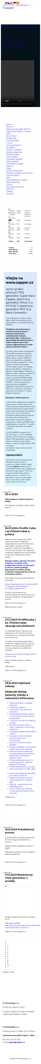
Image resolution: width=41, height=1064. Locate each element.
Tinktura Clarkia (12, 175)
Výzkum (9, 166)
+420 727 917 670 (8, 5)
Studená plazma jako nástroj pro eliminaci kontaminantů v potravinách (22, 716)
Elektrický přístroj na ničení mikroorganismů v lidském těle (21, 780)
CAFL (8, 177)
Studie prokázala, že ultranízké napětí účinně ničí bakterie (23, 748)
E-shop (9, 184)
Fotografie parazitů (14, 159)
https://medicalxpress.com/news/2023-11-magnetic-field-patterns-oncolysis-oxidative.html (21, 586)
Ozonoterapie (12, 157)
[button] (33, 147)
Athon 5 (9, 127)
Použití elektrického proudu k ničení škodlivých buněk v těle (22, 768)
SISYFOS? (10, 189)
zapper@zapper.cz (23, 5)
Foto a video (31, 27)
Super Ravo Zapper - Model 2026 (18, 132)
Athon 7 (9, 124)
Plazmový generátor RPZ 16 (18, 129)
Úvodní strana (8, 27)
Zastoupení (7, 45)
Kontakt (19, 45)
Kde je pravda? (12, 161)
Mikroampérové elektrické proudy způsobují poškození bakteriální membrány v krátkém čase (22, 754)
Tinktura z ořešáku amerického (19, 173)
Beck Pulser (11, 136)
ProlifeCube (11, 138)
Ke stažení (10, 147)
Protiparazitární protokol (16, 180)
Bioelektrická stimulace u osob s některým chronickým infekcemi (22, 727)
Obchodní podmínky (15, 187)
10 (8, 965)
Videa (8, 168)
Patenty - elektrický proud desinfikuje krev (21, 785)
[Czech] (9, 3)
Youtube (10, 194)
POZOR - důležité (13, 150)
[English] (6, 3)
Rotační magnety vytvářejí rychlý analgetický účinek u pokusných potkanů (20, 564)
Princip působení (13, 145)
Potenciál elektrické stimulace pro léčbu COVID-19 (23, 774)
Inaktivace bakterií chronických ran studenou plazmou (21, 709)
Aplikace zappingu (14, 152)
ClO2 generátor (12, 140)
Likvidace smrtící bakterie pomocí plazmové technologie (21, 738)
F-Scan (9, 143)
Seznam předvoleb (14, 171)
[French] (12, 3)
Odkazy (9, 191)
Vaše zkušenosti (13, 182)
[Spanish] (18, 3)
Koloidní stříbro (12, 154)
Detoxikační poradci (14, 164)
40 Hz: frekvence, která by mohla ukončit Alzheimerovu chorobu (22, 791)
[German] (15, 3)
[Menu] (37, 56)
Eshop (20, 27)
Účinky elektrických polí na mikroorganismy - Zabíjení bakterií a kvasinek (21, 762)
